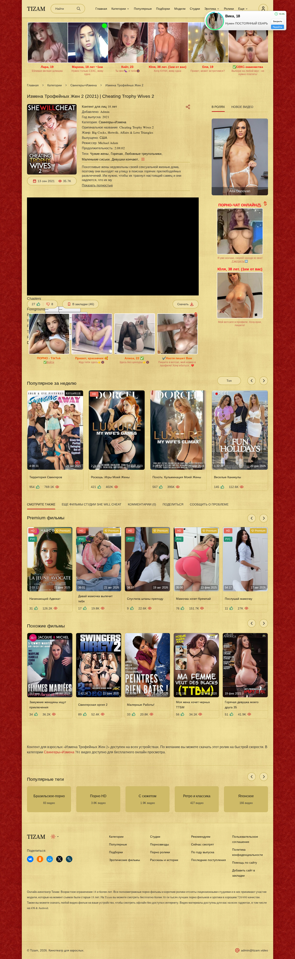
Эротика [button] (210, 8)
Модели (180, 8)
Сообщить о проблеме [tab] (209, 504)
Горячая (117, 153)
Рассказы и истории (164, 860)
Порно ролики (160, 852)
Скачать (183, 304)
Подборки (163, 8)
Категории (54, 85)
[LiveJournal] (69, 859)
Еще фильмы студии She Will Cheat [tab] (91, 504)
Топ (229, 380)
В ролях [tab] (218, 107)
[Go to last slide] (251, 380)
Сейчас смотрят (202, 844)
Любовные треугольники (143, 153)
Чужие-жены (99, 153)
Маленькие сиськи (95, 159)
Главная (101, 8)
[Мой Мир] (49, 859)
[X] (59, 859)
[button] (113, 301)
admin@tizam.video (254, 950)
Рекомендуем (200, 836)
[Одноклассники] (40, 859)
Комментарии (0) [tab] (142, 504)
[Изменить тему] (55, 836)
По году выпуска (202, 852)
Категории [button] (118, 8)
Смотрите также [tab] (41, 504)
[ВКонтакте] (30, 859)
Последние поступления (208, 860)
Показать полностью (97, 185)
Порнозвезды (159, 844)
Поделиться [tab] (173, 504)
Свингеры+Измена (83, 85)
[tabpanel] (240, 155)
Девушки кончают (125, 159)
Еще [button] (241, 8)
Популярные (143, 8)
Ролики (229, 8)
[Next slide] (263, 380)
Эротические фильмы (124, 860)
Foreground (36, 309)
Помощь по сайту (244, 862)
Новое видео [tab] (242, 107)
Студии (195, 8)
